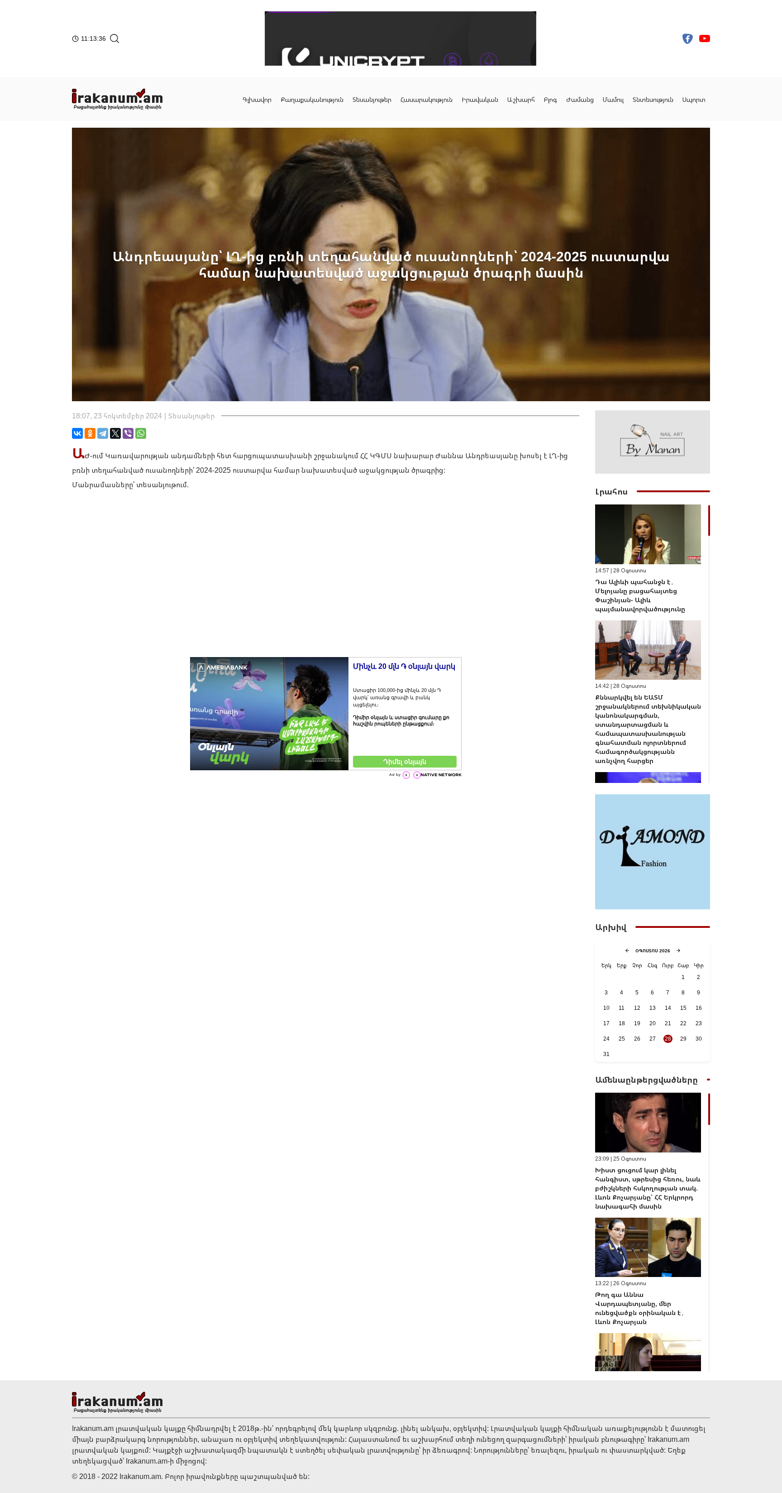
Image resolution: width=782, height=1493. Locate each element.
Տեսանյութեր (372, 99)
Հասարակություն (427, 99)
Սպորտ (694, 99)
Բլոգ (550, 99)
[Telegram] (102, 433)
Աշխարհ (521, 99)
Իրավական (480, 99)
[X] (115, 433)
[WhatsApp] (140, 433)
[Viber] (128, 433)
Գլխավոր (257, 99)
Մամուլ (613, 99)
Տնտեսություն (653, 99)
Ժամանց (580, 99)
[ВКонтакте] (77, 433)
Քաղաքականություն (312, 99)
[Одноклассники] (90, 433)
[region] (652, 643)
